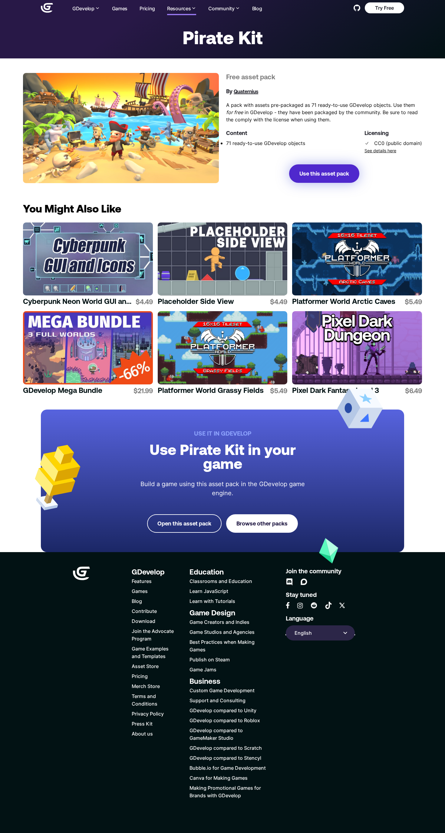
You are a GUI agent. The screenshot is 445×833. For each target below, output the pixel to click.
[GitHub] (356, 7)
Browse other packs (262, 523)
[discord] (289, 581)
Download (143, 620)
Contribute (144, 610)
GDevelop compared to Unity (223, 710)
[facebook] (288, 605)
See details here (380, 150)
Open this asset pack (184, 523)
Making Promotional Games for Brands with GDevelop (225, 791)
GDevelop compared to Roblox (225, 720)
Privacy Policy (148, 713)
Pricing (147, 8)
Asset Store (145, 666)
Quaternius (246, 91)
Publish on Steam (210, 659)
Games (120, 8)
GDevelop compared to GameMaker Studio (216, 734)
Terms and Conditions (144, 700)
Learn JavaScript (209, 591)
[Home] (47, 8)
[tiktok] (328, 605)
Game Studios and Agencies (222, 631)
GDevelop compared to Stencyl (225, 757)
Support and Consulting (218, 700)
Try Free (384, 7)
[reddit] (314, 605)
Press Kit (142, 723)
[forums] (304, 581)
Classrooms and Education (221, 581)
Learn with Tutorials (212, 601)
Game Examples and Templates (150, 652)
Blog (257, 8)
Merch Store (146, 686)
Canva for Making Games (219, 777)
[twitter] (342, 605)
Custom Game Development (222, 690)
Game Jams (203, 669)
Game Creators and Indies (219, 621)
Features (142, 581)
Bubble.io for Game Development (228, 767)
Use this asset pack (324, 173)
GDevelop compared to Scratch (226, 747)
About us (142, 733)
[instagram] (300, 605)
